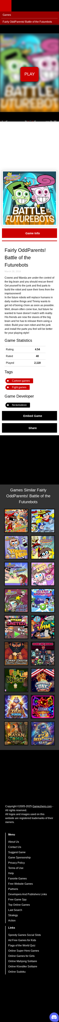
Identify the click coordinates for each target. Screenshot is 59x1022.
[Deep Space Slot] (43, 733)
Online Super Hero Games (23, 950)
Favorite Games (17, 878)
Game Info (32, 233)
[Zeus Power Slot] (16, 707)
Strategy (13, 915)
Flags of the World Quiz (21, 945)
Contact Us (14, 847)
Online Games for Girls (21, 956)
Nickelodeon (19, 405)
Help (11, 873)
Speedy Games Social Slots (24, 935)
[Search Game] (53, 6)
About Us (13, 841)
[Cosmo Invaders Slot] (43, 707)
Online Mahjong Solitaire (22, 961)
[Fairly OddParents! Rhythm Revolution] (16, 574)
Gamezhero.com (42, 806)
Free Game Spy (17, 899)
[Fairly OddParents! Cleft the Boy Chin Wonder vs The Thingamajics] (43, 521)
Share (33, 428)
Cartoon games (21, 380)
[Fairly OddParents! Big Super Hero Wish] (16, 521)
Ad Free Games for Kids (22, 940)
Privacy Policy (16, 862)
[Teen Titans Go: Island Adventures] (43, 600)
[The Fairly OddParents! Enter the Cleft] (43, 547)
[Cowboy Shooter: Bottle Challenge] (16, 654)
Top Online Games (19, 904)
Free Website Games (20, 883)
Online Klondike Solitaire (22, 966)
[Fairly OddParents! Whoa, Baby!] (43, 574)
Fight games (19, 387)
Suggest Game (17, 852)
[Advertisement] (29, 146)
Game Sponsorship (19, 857)
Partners (13, 889)
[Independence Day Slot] (43, 680)
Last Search (15, 910)
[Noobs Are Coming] (43, 654)
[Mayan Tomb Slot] (16, 733)
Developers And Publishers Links (27, 894)
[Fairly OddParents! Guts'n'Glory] (16, 600)
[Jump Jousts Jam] (43, 627)
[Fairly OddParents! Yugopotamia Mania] (16, 547)
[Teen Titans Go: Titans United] (16, 627)
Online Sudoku (17, 971)
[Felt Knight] (16, 680)
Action (12, 920)
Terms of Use (15, 868)
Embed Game (32, 415)
